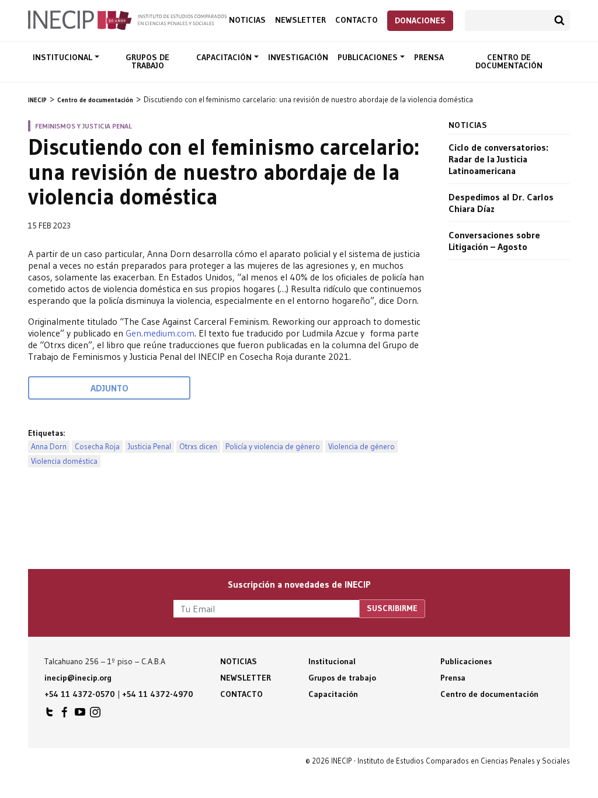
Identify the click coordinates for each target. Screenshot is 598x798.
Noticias (247, 20)
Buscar (559, 20)
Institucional (64, 57)
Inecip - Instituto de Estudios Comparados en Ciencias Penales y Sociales (127, 19)
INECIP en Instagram (95, 715)
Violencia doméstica (64, 461)
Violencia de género (361, 447)
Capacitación (225, 57)
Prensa (429, 57)
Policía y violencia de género (272, 447)
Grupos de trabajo (147, 61)
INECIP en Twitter (49, 715)
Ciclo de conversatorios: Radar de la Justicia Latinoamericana (498, 158)
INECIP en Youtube (80, 715)
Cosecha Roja (97, 447)
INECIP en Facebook (65, 715)
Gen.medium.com (160, 333)
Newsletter (300, 20)
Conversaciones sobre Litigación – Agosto (494, 240)
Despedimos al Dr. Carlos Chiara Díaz (501, 202)
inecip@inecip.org (78, 677)
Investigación (298, 57)
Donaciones (420, 20)
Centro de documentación (509, 61)
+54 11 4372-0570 (79, 694)
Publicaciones (369, 57)
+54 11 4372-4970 (157, 694)
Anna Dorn (49, 447)
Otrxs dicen (198, 447)
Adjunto (109, 388)
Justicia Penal (149, 447)
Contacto (356, 20)
